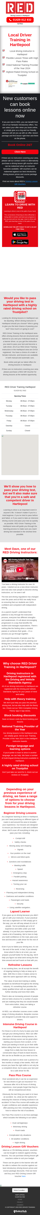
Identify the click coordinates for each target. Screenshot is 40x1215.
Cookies (20, 1205)
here (24, 1176)
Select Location (19, 1190)
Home (20, 1199)
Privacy (20, 1202)
